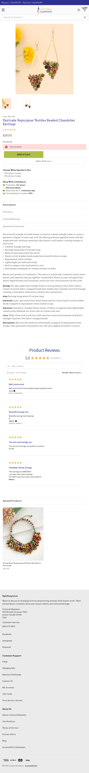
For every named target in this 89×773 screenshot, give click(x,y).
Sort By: (65, 372)
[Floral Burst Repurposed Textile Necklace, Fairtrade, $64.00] (23, 533)
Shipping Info (8, 668)
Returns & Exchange (11, 674)
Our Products (8, 721)
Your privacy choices (12, 700)
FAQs (5, 662)
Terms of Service (10, 728)
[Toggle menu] (3, 10)
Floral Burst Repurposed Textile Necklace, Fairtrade (22, 564)
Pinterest (6, 647)
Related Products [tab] (12, 501)
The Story (8, 212)
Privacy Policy (9, 734)
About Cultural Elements (14, 715)
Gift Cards (7, 694)
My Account (8, 687)
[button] (62, 358)
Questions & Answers (13, 226)
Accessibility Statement (13, 747)
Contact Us (7, 681)
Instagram (7, 641)
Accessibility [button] (31, 766)
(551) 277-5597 (8, 626)
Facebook (6, 634)
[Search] (84, 17)
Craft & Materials (11, 219)
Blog (4, 741)
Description (9, 205)
